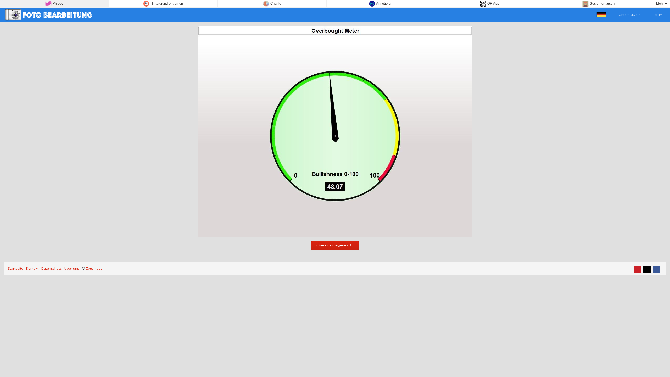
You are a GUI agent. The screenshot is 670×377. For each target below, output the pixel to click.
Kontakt (32, 268)
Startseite (15, 268)
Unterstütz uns (630, 14)
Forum (657, 14)
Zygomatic (94, 268)
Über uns (71, 268)
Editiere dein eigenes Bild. (335, 245)
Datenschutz (51, 268)
